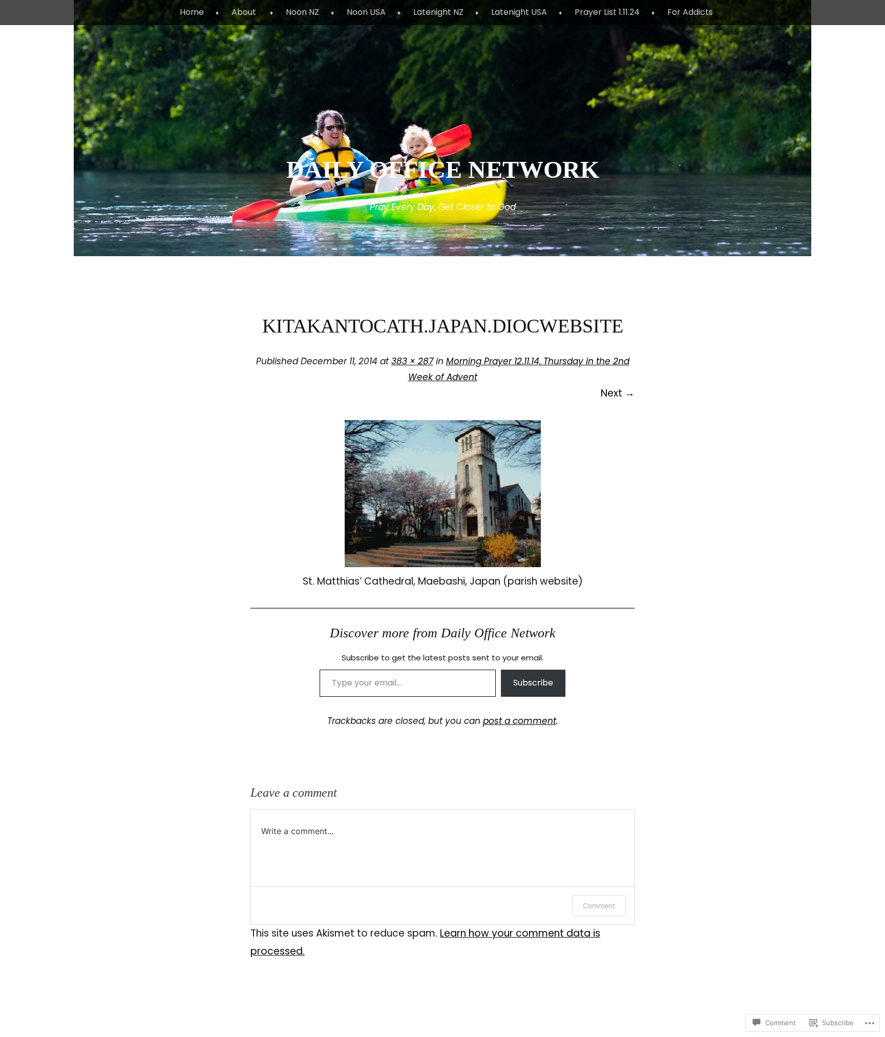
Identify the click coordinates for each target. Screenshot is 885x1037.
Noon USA (366, 12)
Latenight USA (519, 12)
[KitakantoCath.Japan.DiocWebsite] (443, 564)
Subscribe (533, 683)
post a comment (519, 721)
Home (192, 12)
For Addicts (690, 12)
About (243, 12)
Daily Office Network (442, 169)
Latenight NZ (438, 12)
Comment (599, 905)
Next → (618, 393)
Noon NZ (302, 12)
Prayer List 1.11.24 (607, 12)
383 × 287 (412, 361)
